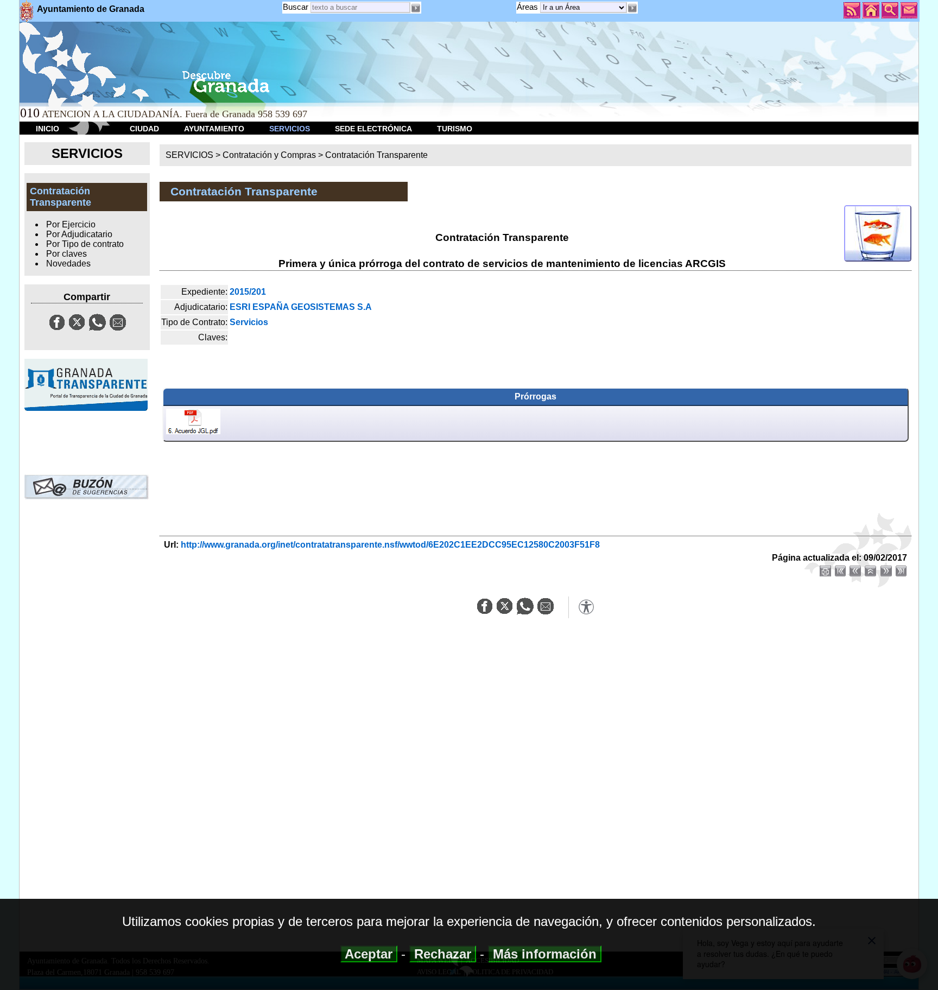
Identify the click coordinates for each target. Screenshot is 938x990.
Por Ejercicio (71, 224)
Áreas (528, 6)
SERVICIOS (289, 128)
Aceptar (368, 954)
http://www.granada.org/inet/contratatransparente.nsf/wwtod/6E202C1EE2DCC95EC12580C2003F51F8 (390, 544)
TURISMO (454, 128)
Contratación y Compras (269, 155)
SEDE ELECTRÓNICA (373, 128)
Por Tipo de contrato (85, 244)
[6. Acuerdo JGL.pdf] (193, 423)
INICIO (47, 128)
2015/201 (248, 291)
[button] (632, 8)
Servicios (249, 322)
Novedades (68, 263)
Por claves (66, 253)
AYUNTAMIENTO (214, 128)
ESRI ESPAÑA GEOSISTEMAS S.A (301, 307)
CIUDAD (144, 128)
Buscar (295, 6)
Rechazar (442, 954)
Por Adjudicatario (79, 234)
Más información (544, 954)
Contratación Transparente (376, 155)
